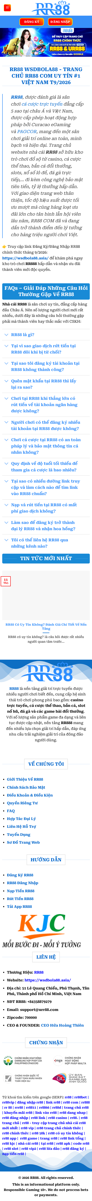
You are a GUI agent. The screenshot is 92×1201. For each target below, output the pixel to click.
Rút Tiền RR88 (20, 899)
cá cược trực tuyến (41, 104)
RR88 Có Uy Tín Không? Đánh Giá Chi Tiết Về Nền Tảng (46, 626)
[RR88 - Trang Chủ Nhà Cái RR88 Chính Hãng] (50, 8)
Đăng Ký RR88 (20, 875)
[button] (7, 8)
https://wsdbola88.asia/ (25, 258)
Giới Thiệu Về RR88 (25, 779)
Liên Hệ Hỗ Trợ (21, 826)
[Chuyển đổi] (6, 335)
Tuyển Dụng (18, 834)
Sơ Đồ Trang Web (23, 842)
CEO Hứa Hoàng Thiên (62, 1025)
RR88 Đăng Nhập (22, 883)
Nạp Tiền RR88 (20, 891)
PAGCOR (26, 131)
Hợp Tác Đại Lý (21, 819)
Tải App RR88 (19, 906)
